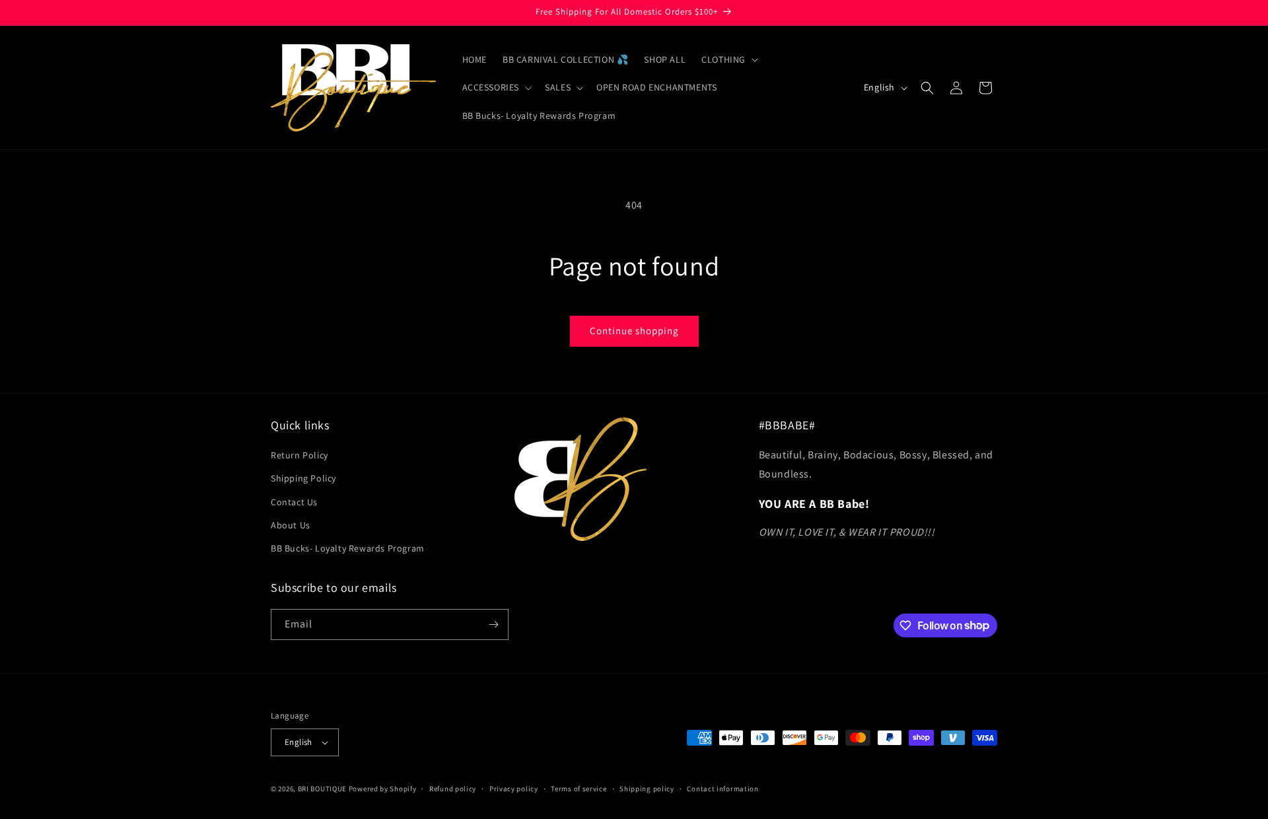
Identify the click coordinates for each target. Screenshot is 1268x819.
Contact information (722, 788)
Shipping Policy (303, 478)
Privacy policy (513, 788)
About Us (290, 525)
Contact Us (294, 502)
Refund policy (452, 788)
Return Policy (299, 455)
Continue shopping (634, 330)
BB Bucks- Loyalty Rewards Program (348, 548)
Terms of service (578, 788)
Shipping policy (646, 788)
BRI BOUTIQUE (322, 788)
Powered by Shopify (383, 788)
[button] (728, 59)
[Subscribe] (493, 624)
